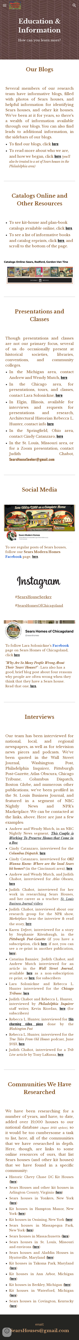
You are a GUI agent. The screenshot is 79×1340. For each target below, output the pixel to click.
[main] (39, 29)
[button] (4, 5)
